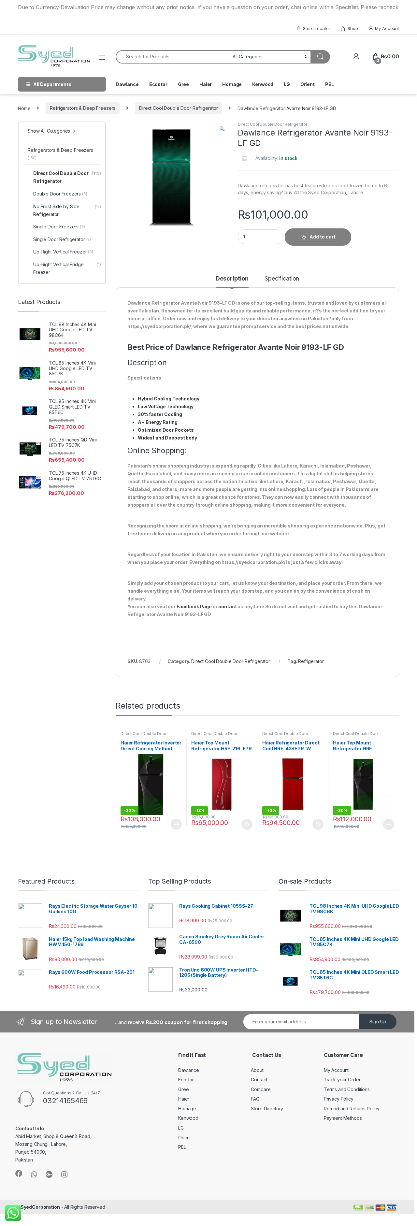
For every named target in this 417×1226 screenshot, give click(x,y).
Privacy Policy (338, 1099)
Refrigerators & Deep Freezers (82, 108)
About (257, 1070)
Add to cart (322, 236)
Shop (353, 28)
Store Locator (316, 28)
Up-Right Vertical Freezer (63, 251)
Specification (282, 279)
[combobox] (172, 57)
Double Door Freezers (60, 193)
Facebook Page (194, 606)
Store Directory (267, 1108)
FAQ (255, 1099)
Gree (183, 84)
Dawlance (127, 84)
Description (232, 279)
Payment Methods (343, 1118)
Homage (232, 84)
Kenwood (262, 84)
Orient (307, 84)
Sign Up (377, 1021)
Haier (205, 84)
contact (227, 606)
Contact (259, 1079)
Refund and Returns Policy (352, 1108)
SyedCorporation (40, 1207)
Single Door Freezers (59, 226)
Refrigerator (311, 661)
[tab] (232, 281)
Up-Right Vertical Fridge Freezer (67, 268)
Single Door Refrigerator (62, 239)
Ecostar (158, 84)
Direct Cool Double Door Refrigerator (178, 108)
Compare (260, 1089)
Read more (175, 824)
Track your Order (342, 1079)
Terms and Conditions (347, 1089)
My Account (387, 28)
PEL (329, 84)
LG (287, 84)
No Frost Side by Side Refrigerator (67, 210)
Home (24, 108)
